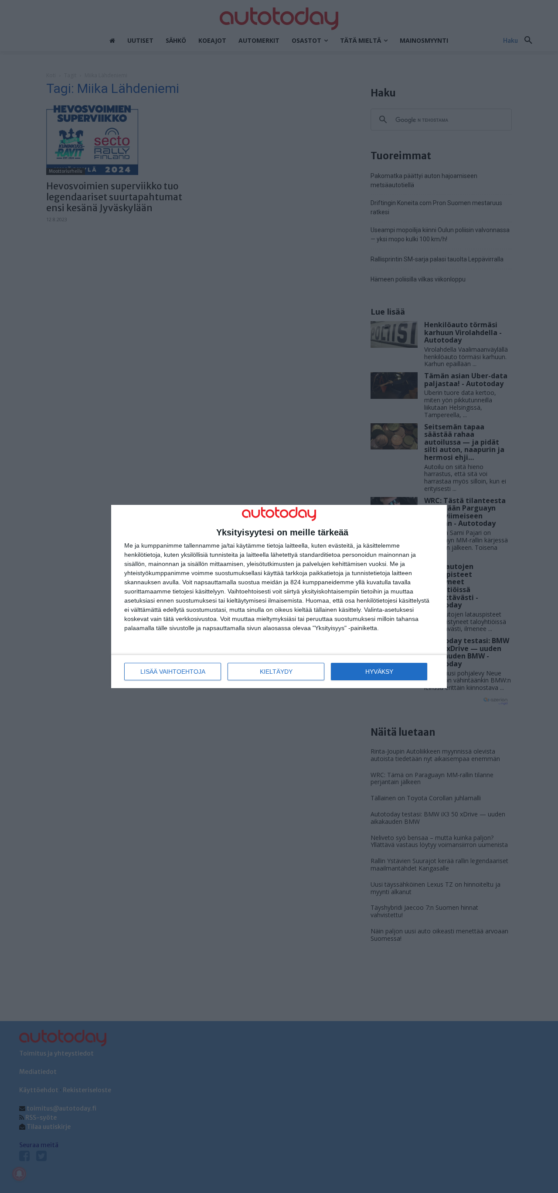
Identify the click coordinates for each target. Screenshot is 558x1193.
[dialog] (279, 597)
